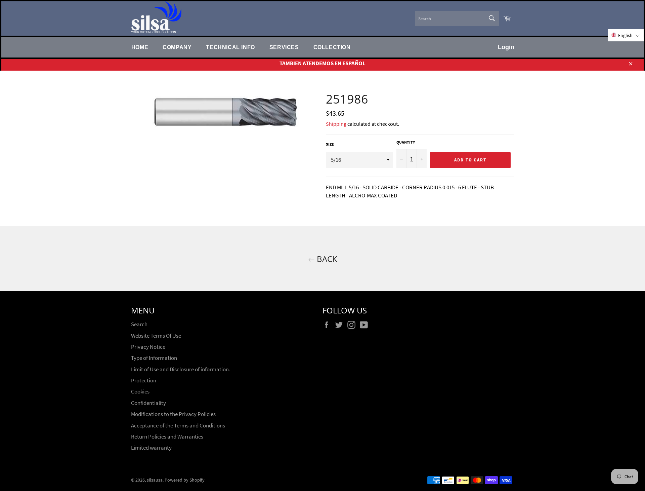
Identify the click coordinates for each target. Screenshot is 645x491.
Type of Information (154, 358)
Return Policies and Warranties (167, 436)
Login (506, 47)
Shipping (336, 123)
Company (177, 47)
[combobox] (457, 18)
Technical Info (230, 47)
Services (284, 47)
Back (326, 258)
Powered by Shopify (185, 480)
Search (139, 324)
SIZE (330, 144)
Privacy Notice (148, 346)
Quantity (405, 142)
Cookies (140, 391)
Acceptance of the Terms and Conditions (178, 425)
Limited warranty (151, 447)
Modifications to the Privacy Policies (173, 414)
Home (139, 47)
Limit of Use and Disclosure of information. (180, 369)
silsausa (155, 480)
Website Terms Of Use (156, 335)
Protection (143, 380)
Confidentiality (148, 403)
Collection (332, 47)
